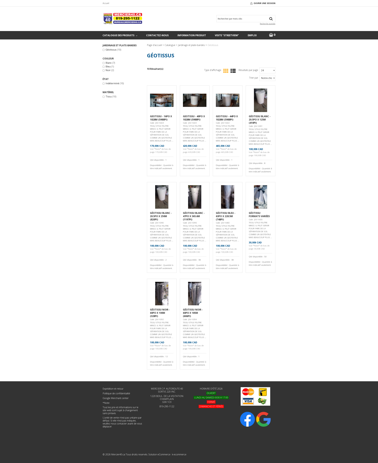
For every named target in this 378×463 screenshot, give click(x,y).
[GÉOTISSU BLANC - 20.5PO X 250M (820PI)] (161, 197)
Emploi (252, 35)
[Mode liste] (232, 71)
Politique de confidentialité (116, 393)
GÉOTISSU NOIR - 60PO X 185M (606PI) (193, 313)
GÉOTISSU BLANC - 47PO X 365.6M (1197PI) (194, 216)
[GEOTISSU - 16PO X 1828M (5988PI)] (161, 100)
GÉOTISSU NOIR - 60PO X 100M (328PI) (160, 313)
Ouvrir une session (264, 3)
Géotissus (113, 49)
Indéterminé (115, 83)
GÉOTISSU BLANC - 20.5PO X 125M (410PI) (260, 119)
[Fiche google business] (263, 419)
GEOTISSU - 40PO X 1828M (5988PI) (194, 118)
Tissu (111, 96)
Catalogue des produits (118, 35)
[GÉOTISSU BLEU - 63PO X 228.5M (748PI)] (227, 197)
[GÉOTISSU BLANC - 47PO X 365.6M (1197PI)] (194, 197)
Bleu (110, 66)
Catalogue (170, 45)
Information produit (191, 35)
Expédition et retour (113, 388)
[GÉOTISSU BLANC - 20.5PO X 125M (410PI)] (260, 100)
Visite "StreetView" (227, 35)
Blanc (110, 62)
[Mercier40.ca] (123, 18)
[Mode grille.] (225, 71)
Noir (110, 70)
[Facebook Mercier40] (247, 419)
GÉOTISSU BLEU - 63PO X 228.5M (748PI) (225, 216)
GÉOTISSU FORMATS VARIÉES (259, 214)
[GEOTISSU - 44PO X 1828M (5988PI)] (227, 100)
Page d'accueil (154, 45)
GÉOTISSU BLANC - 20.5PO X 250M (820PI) (161, 216)
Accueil (106, 3)
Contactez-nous (157, 35)
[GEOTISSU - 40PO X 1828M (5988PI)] (194, 100)
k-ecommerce (179, 454)
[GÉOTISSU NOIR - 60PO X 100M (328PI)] (161, 293)
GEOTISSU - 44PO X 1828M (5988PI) (227, 118)
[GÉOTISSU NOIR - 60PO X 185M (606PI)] (194, 293)
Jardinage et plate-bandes (191, 45)
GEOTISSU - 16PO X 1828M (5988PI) (161, 118)
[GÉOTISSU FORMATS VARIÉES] (260, 197)
